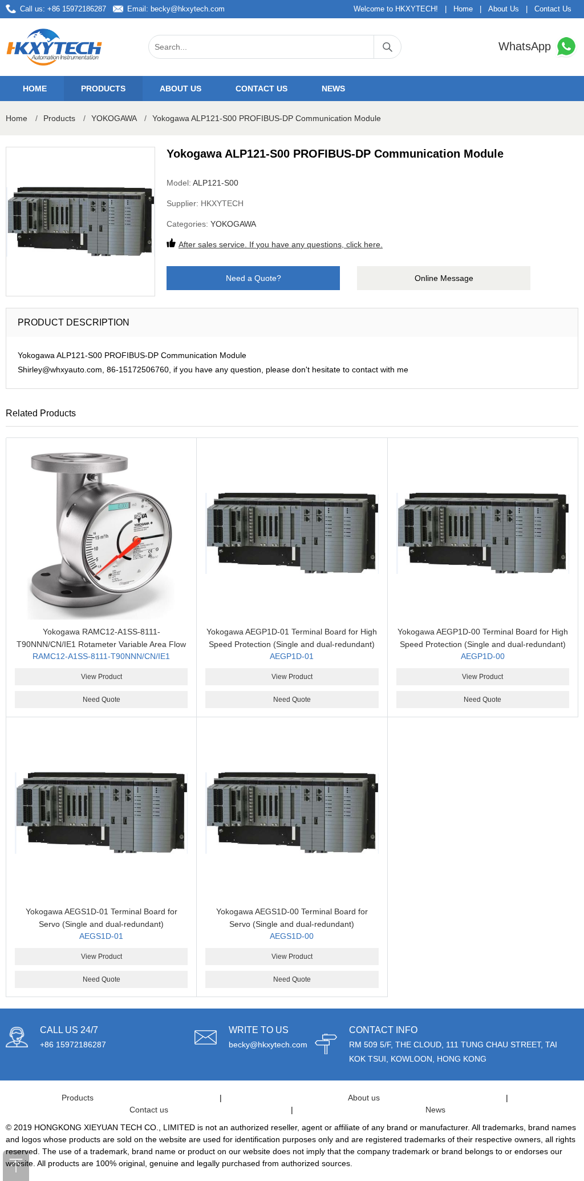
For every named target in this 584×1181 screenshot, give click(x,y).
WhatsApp (526, 46)
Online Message (444, 278)
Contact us (261, 88)
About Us (503, 9)
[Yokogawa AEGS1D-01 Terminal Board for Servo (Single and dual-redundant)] (101, 812)
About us (180, 88)
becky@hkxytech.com (188, 9)
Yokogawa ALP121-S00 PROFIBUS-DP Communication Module (266, 118)
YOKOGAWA (113, 118)
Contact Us (552, 9)
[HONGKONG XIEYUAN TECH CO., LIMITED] (54, 47)
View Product (101, 677)
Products (103, 88)
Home (463, 9)
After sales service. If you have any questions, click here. (281, 244)
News (333, 88)
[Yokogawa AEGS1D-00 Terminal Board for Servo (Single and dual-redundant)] (291, 812)
